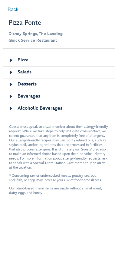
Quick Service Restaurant (32, 40)
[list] (59, 85)
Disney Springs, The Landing (35, 33)
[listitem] (59, 60)
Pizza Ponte (24, 23)
